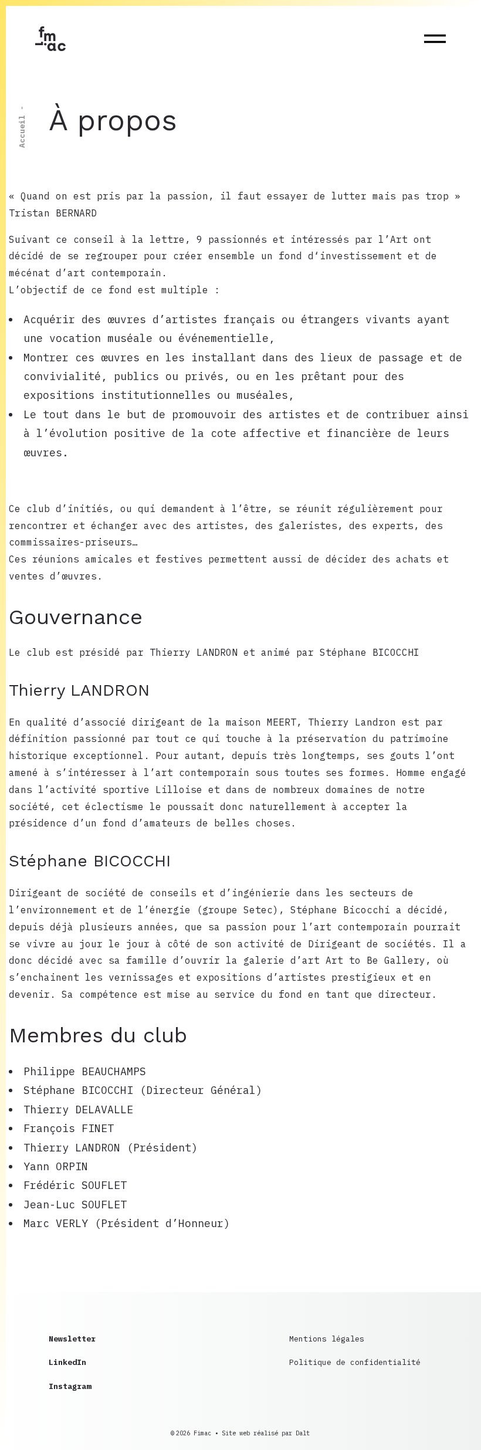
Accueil (22, 131)
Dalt (303, 1433)
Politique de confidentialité (355, 1362)
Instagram (70, 1386)
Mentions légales (326, 1339)
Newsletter (72, 1339)
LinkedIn (67, 1362)
